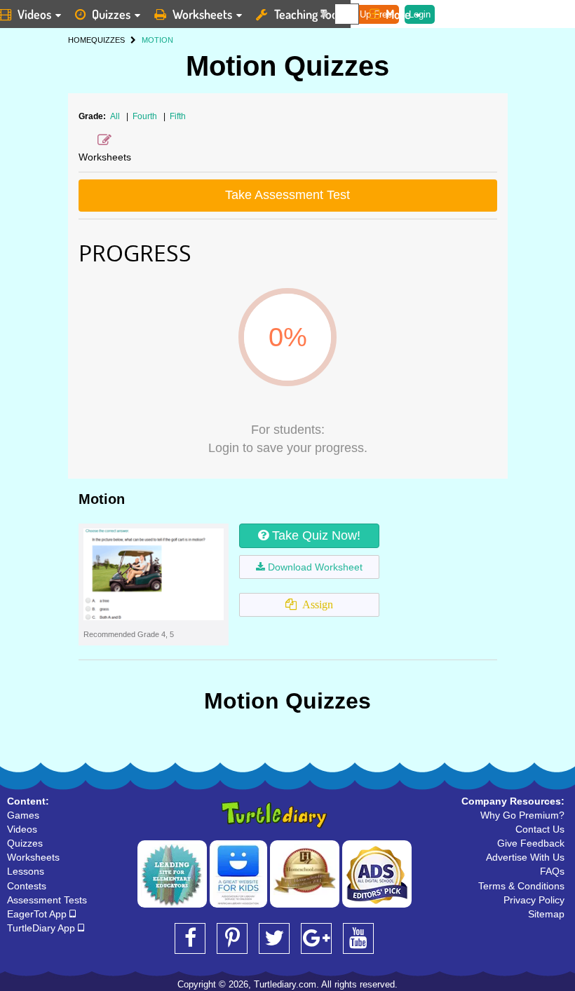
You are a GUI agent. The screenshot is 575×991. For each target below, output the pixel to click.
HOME (79, 40)
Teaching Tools (310, 14)
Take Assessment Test (287, 195)
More (398, 14)
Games (23, 815)
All (115, 116)
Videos (22, 829)
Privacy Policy (533, 899)
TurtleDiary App (42, 928)
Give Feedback (530, 843)
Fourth (146, 116)
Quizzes (111, 14)
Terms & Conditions (521, 885)
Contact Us (539, 829)
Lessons (25, 871)
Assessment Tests (47, 899)
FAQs (552, 871)
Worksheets (202, 14)
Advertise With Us (525, 857)
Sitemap (546, 914)
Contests (26, 885)
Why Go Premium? (522, 815)
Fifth (178, 116)
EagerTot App (38, 914)
